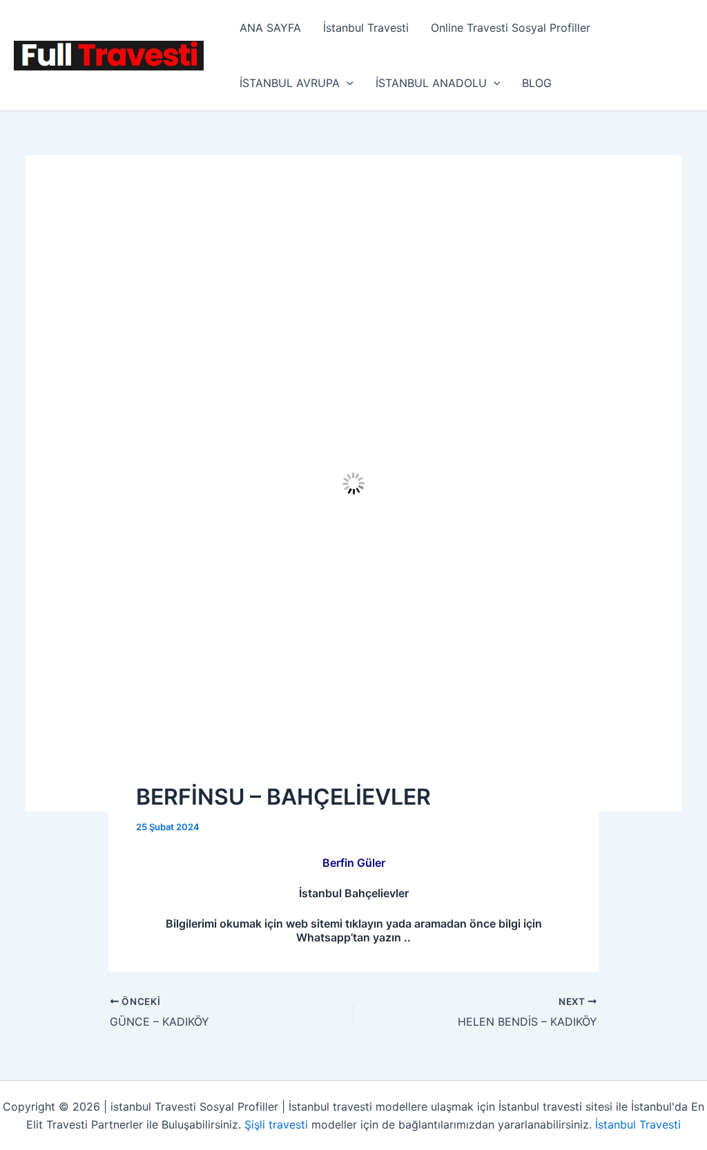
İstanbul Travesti (366, 28)
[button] (347, 83)
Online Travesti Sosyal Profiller (510, 28)
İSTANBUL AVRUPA (290, 83)
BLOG (537, 83)
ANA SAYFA (270, 28)
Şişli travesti (276, 1124)
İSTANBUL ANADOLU (431, 83)
